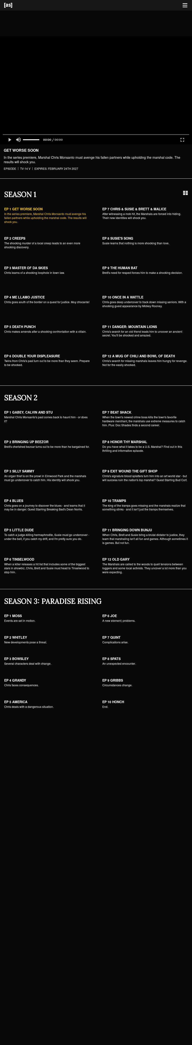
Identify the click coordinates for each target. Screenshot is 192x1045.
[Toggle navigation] (185, 5)
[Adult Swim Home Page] (14, 5)
